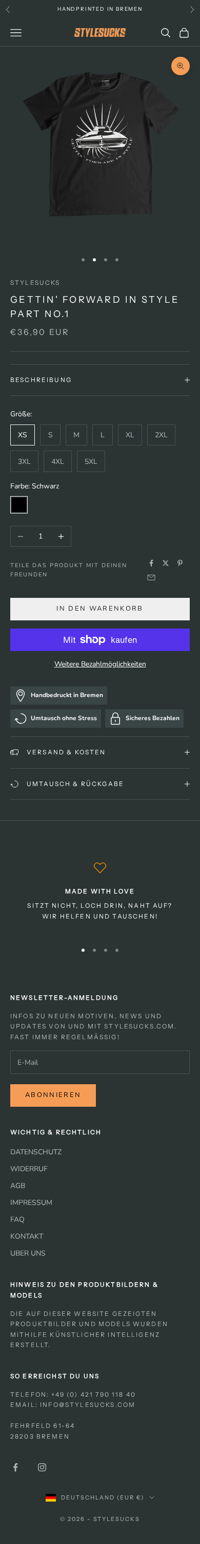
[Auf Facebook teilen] (151, 563)
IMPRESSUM (31, 1202)
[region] (100, 897)
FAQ (17, 1219)
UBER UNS (28, 1253)
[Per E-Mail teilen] (151, 577)
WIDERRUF (29, 1169)
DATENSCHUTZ (36, 1152)
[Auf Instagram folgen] (42, 1467)
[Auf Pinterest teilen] (180, 563)
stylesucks (35, 282)
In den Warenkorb (99, 608)
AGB (17, 1186)
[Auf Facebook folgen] (15, 1467)
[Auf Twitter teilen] (166, 563)
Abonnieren (53, 1095)
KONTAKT (26, 1236)
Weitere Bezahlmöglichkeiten (100, 664)
